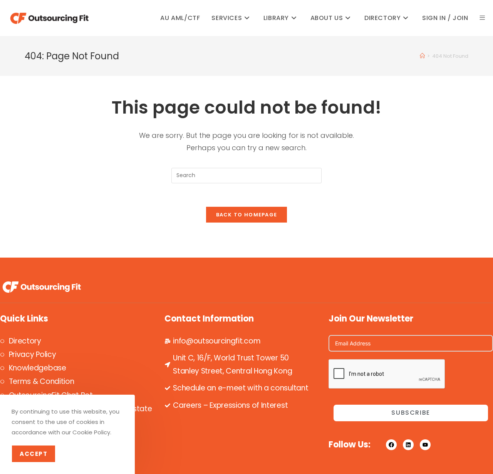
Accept (33, 454)
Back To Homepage (246, 214)
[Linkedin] (408, 444)
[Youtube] (425, 444)
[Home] (422, 56)
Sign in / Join (445, 17)
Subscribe (410, 412)
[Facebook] (391, 444)
